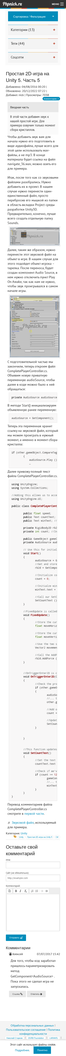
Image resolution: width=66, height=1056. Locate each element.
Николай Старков (14, 1038)
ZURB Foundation (36, 1038)
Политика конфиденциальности (39, 1031)
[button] (9, 891)
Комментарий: (13, 885)
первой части (34, 813)
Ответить (35, 994)
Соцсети (17, 57)
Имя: (8, 859)
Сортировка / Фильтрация (29, 16)
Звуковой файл (23, 822)
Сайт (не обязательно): (17, 872)
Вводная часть (19, 107)
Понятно (42, 1050)
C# (57, 837)
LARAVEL (54, 1038)
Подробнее (22, 1050)
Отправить (14, 937)
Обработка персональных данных (32, 1025)
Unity (24, 833)
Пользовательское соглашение (26, 1029)
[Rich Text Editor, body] (33, 912)
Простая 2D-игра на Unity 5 (39, 837)
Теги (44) (18, 43)
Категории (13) (23, 29)
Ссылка (16, 994)
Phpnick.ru (12, 4)
